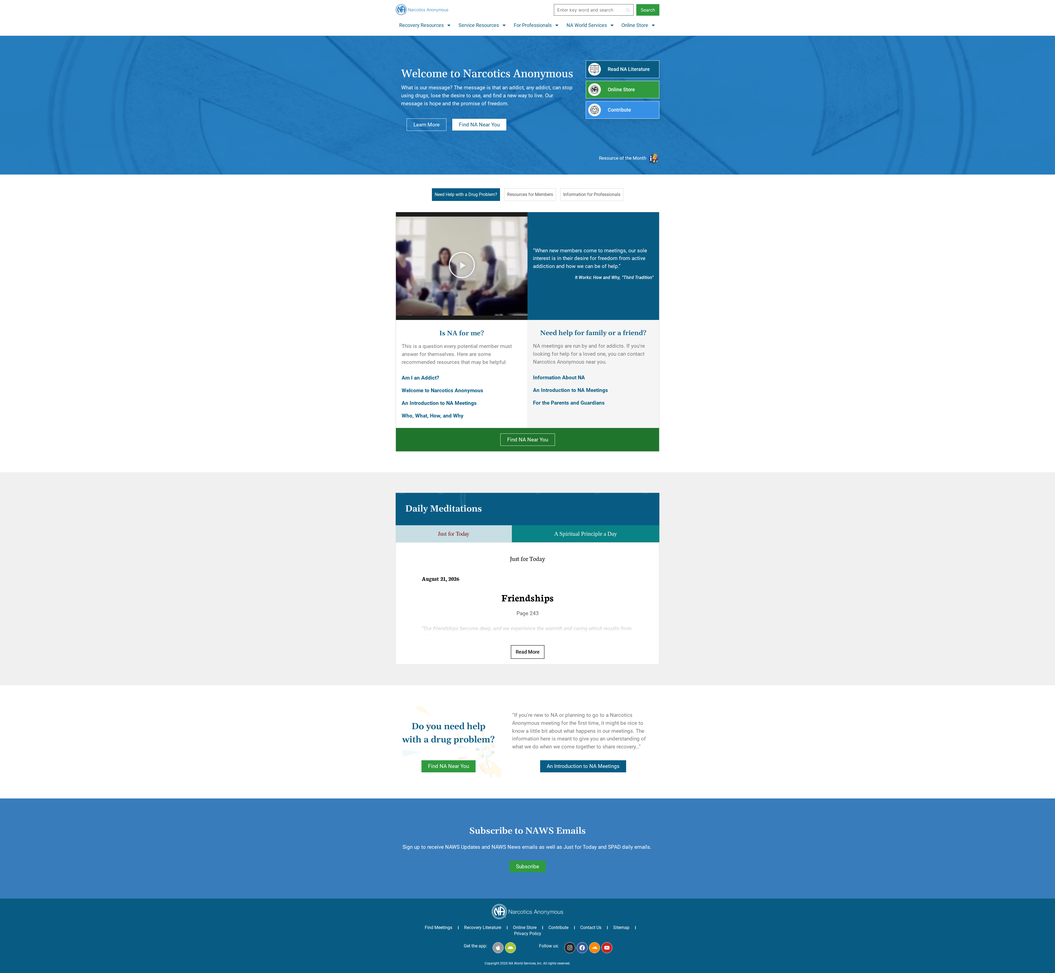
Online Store (634, 25)
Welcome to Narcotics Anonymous (442, 390)
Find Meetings (438, 927)
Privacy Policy (527, 933)
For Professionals (533, 25)
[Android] (510, 947)
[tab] (466, 194)
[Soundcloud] (594, 947)
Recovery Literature (482, 927)
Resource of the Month (622, 158)
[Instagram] (569, 947)
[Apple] (498, 947)
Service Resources (479, 25)
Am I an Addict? (420, 378)
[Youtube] (606, 947)
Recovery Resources (421, 25)
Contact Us (590, 927)
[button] (462, 266)
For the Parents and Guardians (569, 403)
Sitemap (621, 927)
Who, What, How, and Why (432, 416)
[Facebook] (582, 947)
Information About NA (559, 377)
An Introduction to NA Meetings (439, 403)
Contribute (558, 927)
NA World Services (587, 25)
